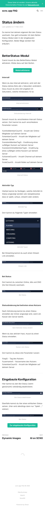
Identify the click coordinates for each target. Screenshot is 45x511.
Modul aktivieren (22, 70)
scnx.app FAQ (9, 11)
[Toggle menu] (41, 10)
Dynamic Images (11, 437)
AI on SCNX (36, 437)
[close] (42, 3)
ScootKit (22, 498)
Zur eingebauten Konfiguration (22, 425)
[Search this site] (37, 10)
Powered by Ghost (22, 504)
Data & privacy (22, 492)
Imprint (22, 495)
